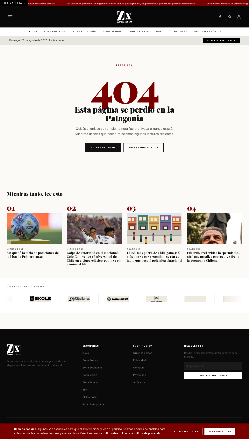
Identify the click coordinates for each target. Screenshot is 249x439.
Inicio (32, 31)
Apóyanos (139, 382)
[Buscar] (229, 16)
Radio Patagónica (207, 31)
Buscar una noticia (143, 147)
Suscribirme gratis (213, 375)
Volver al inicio (103, 147)
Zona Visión (112, 31)
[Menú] (10, 17)
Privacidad (139, 374)
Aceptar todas (220, 431)
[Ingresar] (238, 16)
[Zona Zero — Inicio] (124, 17)
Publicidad (139, 360)
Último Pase (178, 31)
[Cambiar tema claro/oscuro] (220, 16)
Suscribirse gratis (221, 40)
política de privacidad (148, 433)
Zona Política (55, 31)
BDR (159, 31)
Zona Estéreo (138, 31)
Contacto (139, 367)
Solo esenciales (186, 431)
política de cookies (115, 433)
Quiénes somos (142, 352)
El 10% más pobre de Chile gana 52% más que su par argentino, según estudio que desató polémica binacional (113, 3)
